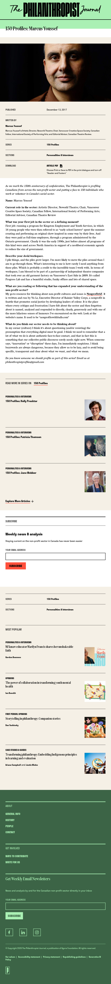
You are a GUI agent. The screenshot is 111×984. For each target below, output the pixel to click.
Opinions (9, 678)
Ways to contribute (16, 856)
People (9, 826)
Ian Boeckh (10, 693)
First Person (11, 714)
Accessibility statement (29, 956)
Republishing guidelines (74, 956)
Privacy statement (51, 956)
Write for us (12, 862)
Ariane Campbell (13, 764)
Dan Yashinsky (11, 725)
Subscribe (63, 19)
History (9, 820)
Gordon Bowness (13, 657)
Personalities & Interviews (60, 155)
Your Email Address (15, 550)
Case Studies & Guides (15, 750)
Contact (10, 832)
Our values (10, 956)
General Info (12, 814)
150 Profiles (53, 144)
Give (31, 19)
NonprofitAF (94, 294)
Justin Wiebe (32, 764)
